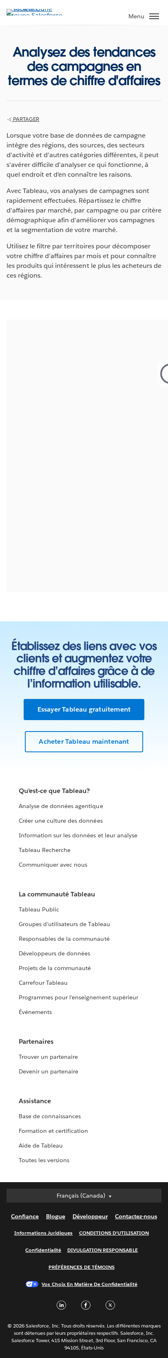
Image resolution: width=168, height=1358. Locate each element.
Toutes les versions (44, 1160)
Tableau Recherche (45, 850)
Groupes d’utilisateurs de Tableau (64, 924)
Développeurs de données (54, 953)
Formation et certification (53, 1131)
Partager (25, 119)
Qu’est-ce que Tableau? (54, 790)
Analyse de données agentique (61, 806)
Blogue (55, 1216)
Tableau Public (39, 909)
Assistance (35, 1101)
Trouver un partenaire (48, 1056)
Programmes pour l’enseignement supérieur (78, 997)
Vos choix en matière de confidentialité (89, 1284)
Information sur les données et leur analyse (78, 835)
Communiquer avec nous (53, 864)
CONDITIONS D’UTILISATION (114, 1232)
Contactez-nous (136, 1216)
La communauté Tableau (57, 894)
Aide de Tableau (41, 1145)
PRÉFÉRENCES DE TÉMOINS (82, 1267)
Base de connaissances (50, 1116)
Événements (35, 1012)
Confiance (25, 1216)
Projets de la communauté (55, 968)
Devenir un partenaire (48, 1071)
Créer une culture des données (61, 820)
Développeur (90, 1216)
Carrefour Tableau (43, 982)
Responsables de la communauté (64, 938)
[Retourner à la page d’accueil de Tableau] (35, 15)
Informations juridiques (43, 1232)
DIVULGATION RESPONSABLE (102, 1249)
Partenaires (36, 1041)
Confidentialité (43, 1249)
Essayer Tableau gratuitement (84, 709)
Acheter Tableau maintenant (84, 741)
